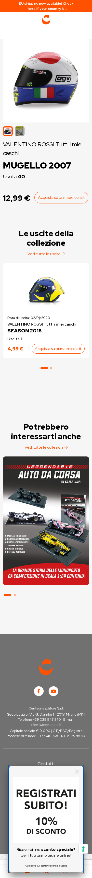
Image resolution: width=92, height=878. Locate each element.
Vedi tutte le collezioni (44, 447)
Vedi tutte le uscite (44, 254)
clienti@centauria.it (46, 724)
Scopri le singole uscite (46, 576)
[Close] (77, 771)
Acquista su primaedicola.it (61, 197)
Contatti (46, 763)
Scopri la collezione (46, 562)
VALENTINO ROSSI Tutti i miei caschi (41, 324)
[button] (20, 131)
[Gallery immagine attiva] (46, 79)
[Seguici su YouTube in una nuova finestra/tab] (53, 691)
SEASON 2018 (24, 331)
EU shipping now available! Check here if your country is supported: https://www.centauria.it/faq (46, 6)
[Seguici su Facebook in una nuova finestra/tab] (39, 691)
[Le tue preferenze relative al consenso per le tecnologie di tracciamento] (83, 849)
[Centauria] (46, 19)
